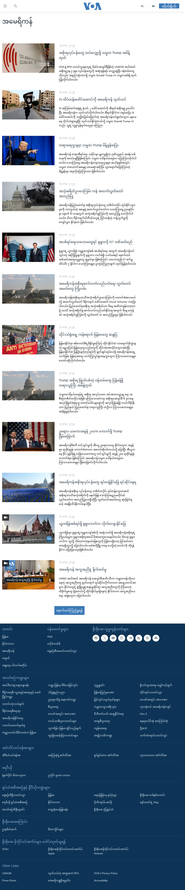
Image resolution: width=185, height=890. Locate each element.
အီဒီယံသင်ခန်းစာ (11, 755)
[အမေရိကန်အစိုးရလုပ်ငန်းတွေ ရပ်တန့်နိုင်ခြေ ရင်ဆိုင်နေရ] (28, 487)
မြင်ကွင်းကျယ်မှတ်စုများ (107, 699)
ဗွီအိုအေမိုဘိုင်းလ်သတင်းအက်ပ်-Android (111, 851)
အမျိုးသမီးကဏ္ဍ (103, 735)
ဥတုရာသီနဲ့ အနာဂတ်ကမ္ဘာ (62, 699)
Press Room (9, 880)
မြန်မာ (5, 636)
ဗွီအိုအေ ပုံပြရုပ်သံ (103, 809)
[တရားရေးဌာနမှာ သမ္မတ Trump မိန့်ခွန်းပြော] (28, 150)
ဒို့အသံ (143, 728)
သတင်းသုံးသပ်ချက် (13, 703)
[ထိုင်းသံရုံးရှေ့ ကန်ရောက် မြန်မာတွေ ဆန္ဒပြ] (28, 339)
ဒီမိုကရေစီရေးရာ (11, 710)
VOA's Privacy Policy (105, 873)
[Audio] (142, 6)
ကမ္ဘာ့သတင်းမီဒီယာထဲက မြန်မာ (19, 732)
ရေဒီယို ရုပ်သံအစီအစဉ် (14, 802)
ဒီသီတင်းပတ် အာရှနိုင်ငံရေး (109, 713)
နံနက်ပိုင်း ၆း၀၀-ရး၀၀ (14, 775)
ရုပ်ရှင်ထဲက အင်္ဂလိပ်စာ (106, 755)
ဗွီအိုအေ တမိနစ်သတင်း (152, 795)
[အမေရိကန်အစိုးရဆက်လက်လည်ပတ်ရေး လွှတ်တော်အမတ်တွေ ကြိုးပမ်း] (28, 289)
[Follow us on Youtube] (113, 638)
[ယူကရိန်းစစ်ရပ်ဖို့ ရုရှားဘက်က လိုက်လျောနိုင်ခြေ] (28, 529)
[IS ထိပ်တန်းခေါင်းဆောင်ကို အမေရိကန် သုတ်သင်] (28, 104)
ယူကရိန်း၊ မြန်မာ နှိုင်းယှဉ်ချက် (64, 728)
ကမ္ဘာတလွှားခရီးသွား (105, 706)
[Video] (153, 6)
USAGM (6, 873)
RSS (49, 636)
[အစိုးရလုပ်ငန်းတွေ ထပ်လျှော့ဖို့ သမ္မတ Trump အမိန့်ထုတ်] (28, 58)
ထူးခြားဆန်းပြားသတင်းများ (63, 735)
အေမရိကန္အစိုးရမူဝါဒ (59, 880)
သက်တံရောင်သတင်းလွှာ (153, 735)
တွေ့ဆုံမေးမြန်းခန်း (58, 809)
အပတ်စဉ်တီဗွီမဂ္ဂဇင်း (13, 809)
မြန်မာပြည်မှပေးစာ (104, 692)
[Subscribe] (155, 638)
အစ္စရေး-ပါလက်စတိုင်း (14, 665)
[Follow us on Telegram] (130, 638)
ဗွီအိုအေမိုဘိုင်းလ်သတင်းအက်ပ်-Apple (65, 851)
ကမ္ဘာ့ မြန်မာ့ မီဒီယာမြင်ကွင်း (63, 685)
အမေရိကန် (8, 650)
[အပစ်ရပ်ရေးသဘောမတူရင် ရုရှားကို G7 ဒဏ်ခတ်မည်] (28, 247)
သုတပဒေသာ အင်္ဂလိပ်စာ (153, 755)
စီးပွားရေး (53, 706)
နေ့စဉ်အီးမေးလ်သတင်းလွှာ (62, 650)
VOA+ (5, 849)
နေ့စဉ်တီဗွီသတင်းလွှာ (13, 795)
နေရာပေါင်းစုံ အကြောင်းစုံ (154, 721)
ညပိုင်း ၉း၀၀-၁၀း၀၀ (59, 775)
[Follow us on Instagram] (121, 638)
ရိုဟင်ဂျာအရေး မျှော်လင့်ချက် (156, 685)
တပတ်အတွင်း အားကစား (62, 713)
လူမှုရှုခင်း (99, 685)
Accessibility (101, 880)
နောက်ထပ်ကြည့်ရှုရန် (69, 610)
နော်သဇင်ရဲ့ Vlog (149, 802)
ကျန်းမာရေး (100, 728)
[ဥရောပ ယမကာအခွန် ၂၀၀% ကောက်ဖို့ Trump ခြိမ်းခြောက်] (28, 436)
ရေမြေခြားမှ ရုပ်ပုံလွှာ (105, 795)
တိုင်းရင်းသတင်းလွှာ (151, 692)
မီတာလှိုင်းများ (55, 829)
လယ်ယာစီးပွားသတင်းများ (62, 721)
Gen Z (143, 713)
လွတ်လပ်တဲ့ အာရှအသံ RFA (63, 873)
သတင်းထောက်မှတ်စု (13, 725)
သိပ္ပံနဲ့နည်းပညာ (56, 692)
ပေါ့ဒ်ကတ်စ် (53, 643)
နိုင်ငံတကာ (8, 643)
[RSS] (138, 638)
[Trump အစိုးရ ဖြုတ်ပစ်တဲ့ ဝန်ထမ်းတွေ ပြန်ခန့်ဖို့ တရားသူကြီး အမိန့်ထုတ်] (28, 385)
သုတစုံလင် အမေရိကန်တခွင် (155, 706)
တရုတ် (6, 658)
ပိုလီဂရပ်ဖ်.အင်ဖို (103, 802)
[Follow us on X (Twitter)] (104, 638)
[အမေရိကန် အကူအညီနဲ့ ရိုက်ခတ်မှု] (28, 574)
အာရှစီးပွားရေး (102, 721)
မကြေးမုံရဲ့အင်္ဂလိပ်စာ (59, 755)
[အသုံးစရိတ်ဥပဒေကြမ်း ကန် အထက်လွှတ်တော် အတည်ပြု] (28, 196)
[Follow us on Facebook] (95, 638)
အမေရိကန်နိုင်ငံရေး (12, 718)
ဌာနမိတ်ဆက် (9, 829)
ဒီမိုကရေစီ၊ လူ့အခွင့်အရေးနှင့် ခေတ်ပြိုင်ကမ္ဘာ (21, 694)
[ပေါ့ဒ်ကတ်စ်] (147, 638)
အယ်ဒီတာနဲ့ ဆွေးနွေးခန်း (15, 685)
